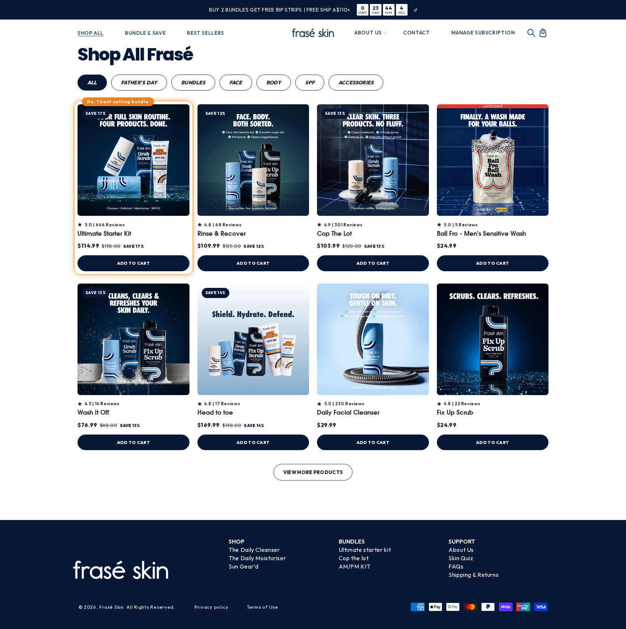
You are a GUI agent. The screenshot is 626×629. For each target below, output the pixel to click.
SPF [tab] (309, 82)
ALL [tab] (92, 82)
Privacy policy (212, 607)
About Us (461, 549)
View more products (313, 472)
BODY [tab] (273, 82)
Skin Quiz (460, 558)
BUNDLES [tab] (193, 82)
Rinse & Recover (221, 234)
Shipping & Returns (473, 574)
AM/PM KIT (355, 566)
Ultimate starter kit (365, 549)
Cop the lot (354, 558)
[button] (368, 32)
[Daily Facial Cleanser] (373, 339)
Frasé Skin (111, 607)
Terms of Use (262, 607)
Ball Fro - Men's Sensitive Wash (481, 234)
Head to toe (215, 413)
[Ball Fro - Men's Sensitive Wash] (493, 160)
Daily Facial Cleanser (348, 413)
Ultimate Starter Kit (104, 234)
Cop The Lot (334, 234)
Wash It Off (93, 413)
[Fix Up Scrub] (493, 339)
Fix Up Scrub (455, 413)
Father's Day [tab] (139, 82)
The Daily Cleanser (254, 549)
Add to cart (133, 263)
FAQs (456, 566)
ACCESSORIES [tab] (355, 82)
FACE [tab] (235, 82)
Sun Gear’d (243, 566)
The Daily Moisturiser (257, 558)
